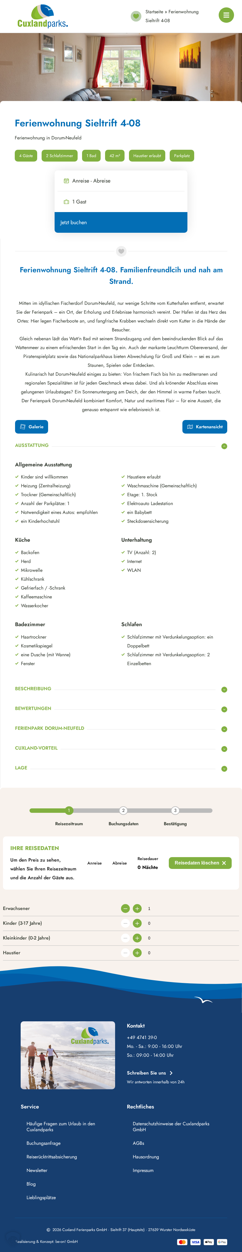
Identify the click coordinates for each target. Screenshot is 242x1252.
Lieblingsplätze (41, 1197)
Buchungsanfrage (43, 1143)
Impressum (143, 1170)
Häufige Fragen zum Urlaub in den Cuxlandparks (61, 1126)
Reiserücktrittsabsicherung (52, 1156)
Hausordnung (146, 1156)
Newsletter (37, 1170)
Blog (31, 1184)
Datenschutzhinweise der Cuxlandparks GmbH (171, 1126)
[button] (13, 1239)
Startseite (154, 11)
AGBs (138, 1143)
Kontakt (136, 1026)
